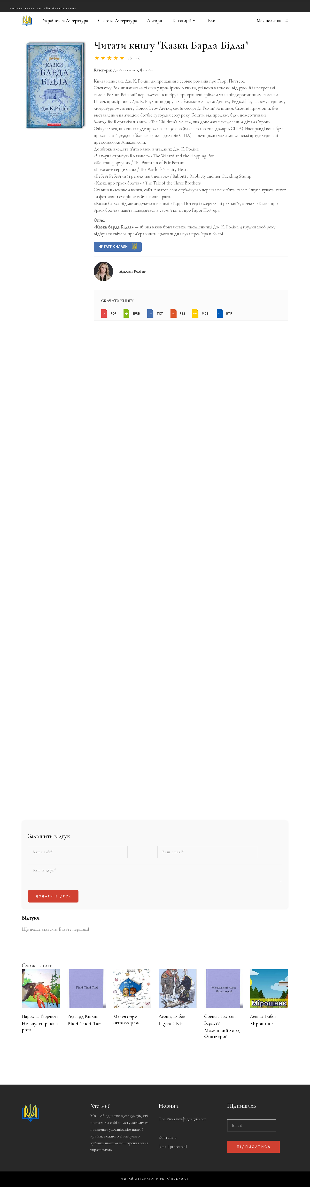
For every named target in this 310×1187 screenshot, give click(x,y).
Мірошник (261, 1023)
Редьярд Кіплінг (83, 1016)
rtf (228, 313)
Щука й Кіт (171, 1023)
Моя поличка (268, 20)
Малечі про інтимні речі (126, 1020)
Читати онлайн (113, 247)
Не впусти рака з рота (40, 1026)
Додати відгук (54, 896)
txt (159, 313)
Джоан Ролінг (132, 271)
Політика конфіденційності (183, 1118)
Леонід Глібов (172, 1016)
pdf (113, 313)
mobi (205, 313)
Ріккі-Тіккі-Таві (84, 1023)
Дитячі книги (125, 70)
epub (136, 313)
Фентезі (147, 70)
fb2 (182, 313)
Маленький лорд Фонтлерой (222, 1033)
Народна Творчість (40, 1016)
